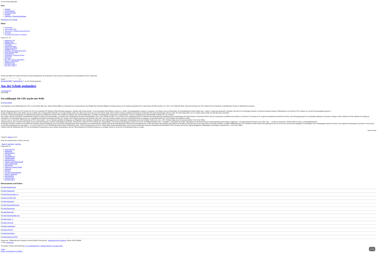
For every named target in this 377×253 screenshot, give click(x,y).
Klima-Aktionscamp (11, 52)
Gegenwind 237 (10, 40)
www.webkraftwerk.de (32, 246)
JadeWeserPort (10, 62)
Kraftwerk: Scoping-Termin (14, 55)
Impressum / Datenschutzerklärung (15, 16)
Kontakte (7, 14)
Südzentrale (9, 42)
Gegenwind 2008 (6, 81)
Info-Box (8, 58)
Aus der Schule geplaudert (14, 59)
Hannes (10, 137)
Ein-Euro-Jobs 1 (10, 64)
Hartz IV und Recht (12, 61)
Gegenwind (9, 242)
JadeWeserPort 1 (10, 43)
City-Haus (8, 45)
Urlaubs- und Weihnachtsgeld (15, 50)
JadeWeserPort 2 (10, 49)
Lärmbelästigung (10, 46)
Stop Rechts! (9, 53)
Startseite (7, 9)
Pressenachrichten (10, 13)
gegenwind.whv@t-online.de (57, 240)
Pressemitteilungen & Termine (16, 34)
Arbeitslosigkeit (11, 48)
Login (3, 249)
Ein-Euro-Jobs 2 (10, 65)
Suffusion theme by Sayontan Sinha (51, 246)
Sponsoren (8, 56)
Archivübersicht (10, 11)
